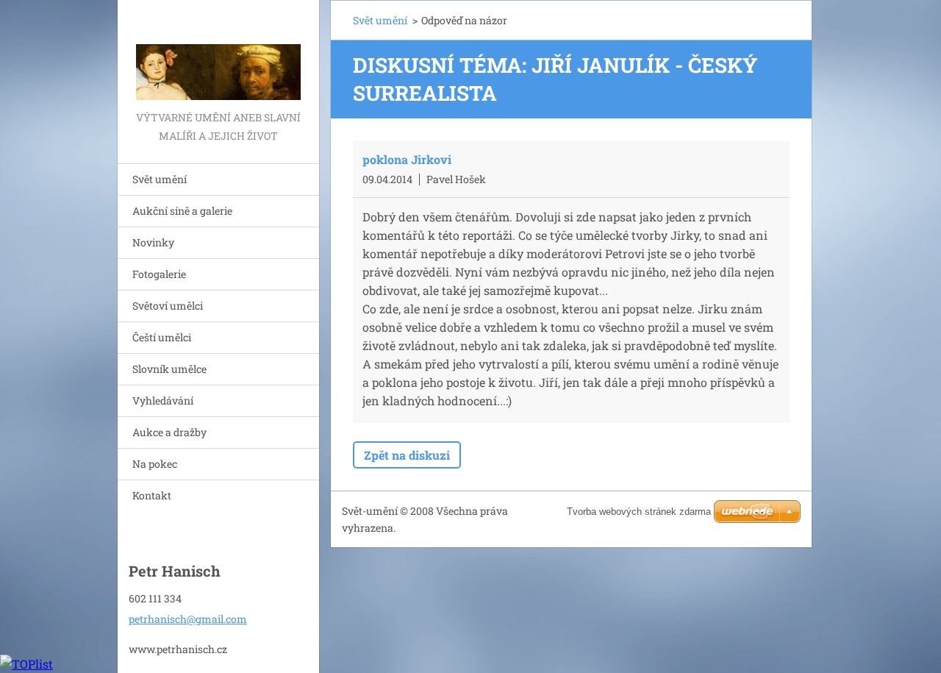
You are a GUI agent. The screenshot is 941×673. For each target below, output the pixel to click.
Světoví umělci (167, 306)
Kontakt (151, 495)
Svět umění (159, 179)
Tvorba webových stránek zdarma (639, 511)
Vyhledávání (162, 400)
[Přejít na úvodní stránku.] (218, 54)
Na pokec (154, 464)
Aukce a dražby (169, 432)
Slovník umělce (169, 369)
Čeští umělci (161, 337)
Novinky (153, 242)
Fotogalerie (159, 274)
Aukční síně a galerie (182, 211)
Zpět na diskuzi (407, 455)
